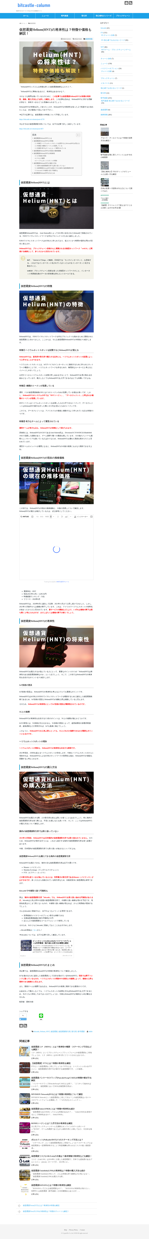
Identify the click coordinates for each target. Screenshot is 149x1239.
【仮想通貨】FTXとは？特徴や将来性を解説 (51, 1063)
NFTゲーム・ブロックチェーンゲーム (116, 50)
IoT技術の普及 (41, 156)
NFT (102, 47)
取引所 (84, 16)
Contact (82, 1230)
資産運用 (104, 110)
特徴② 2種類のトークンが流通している (49, 146)
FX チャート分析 (107, 35)
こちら (34, 930)
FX (102, 33)
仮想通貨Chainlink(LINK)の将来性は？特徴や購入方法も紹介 (58, 1171)
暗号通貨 (81, 1031)
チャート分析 (106, 59)
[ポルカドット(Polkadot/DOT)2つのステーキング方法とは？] (24, 1144)
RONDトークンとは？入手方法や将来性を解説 (51, 1123)
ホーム (25, 16)
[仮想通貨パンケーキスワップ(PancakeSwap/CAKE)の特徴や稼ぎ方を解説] (24, 1082)
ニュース (45, 16)
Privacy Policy (73, 1230)
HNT (48, 1031)
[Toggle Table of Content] (77, 135)
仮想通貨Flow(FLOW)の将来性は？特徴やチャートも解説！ (46, 1211)
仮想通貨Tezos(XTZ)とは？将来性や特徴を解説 (41, 1205)
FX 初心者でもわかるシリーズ (113, 40)
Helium (42, 1031)
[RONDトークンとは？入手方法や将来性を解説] (24, 1127)
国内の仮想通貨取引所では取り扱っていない (51, 165)
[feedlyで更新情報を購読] (126, 3)
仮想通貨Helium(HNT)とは (43, 138)
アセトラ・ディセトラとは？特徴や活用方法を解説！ (116, 139)
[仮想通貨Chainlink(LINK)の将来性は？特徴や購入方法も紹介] (24, 1175)
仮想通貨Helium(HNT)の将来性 (44, 153)
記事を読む (35, 1058)
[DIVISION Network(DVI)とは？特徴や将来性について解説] (24, 1098)
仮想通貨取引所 (64, 1031)
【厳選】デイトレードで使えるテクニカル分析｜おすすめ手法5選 (116, 206)
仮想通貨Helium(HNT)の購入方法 (45, 163)
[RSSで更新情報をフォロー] (130, 3)
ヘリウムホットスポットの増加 (47, 160)
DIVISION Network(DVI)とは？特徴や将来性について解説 (57, 1094)
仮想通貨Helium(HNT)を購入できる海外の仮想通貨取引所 (55, 168)
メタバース (105, 83)
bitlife (90, 1031)
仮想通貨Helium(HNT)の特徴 (43, 141)
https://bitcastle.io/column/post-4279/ (32, 119)
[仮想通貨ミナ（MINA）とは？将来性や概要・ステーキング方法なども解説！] (24, 1051)
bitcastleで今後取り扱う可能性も (47, 170)
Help (65, 1230)
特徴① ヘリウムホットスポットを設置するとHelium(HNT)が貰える (58, 143)
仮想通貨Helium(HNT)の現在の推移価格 (47, 151)
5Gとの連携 (41, 158)
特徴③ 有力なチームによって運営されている (51, 148)
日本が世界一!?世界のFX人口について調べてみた (116, 189)
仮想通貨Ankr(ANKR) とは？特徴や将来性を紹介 (53, 1109)
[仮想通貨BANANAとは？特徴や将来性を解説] (24, 1189)
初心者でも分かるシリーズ (111, 88)
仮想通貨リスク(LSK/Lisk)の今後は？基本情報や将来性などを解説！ (61, 1156)
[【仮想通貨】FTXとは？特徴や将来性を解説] (24, 1067)
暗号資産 (64, 16)
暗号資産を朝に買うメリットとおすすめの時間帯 (116, 156)
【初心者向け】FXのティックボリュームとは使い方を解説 (116, 173)
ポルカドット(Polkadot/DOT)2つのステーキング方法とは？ (57, 1140)
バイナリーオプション (109, 68)
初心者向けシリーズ (103, 16)
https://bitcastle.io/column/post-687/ (31, 129)
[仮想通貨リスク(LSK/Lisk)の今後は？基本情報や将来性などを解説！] (24, 1160)
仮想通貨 (54, 1031)
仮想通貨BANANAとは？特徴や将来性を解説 (51, 1185)
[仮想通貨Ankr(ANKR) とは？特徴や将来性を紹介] (24, 1113)
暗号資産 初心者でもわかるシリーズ (115, 101)
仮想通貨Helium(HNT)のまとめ (44, 173)
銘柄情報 (89, 39)
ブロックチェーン (123, 16)
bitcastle (36, 1031)
